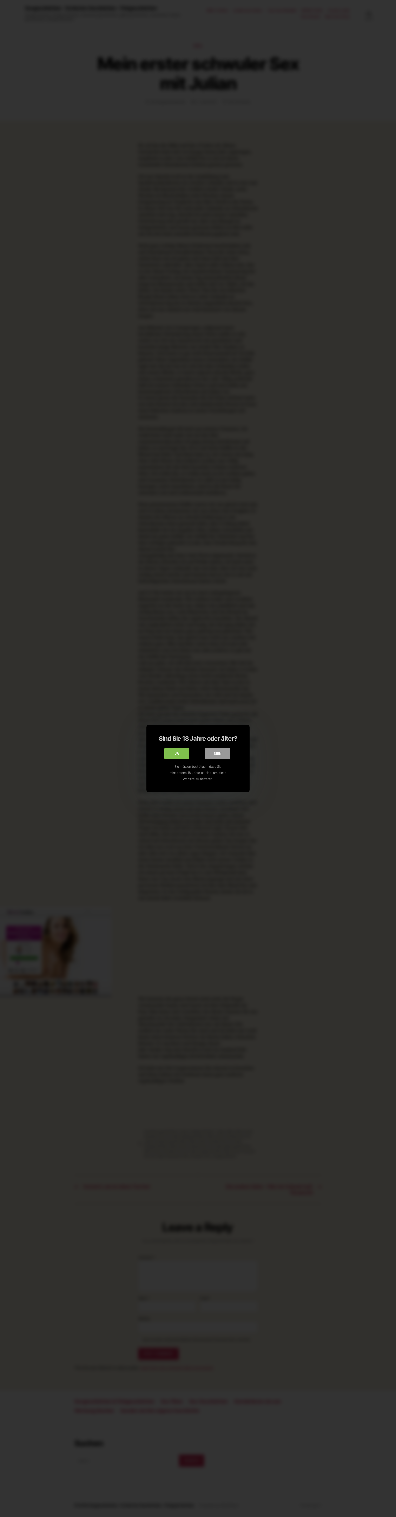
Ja (177, 753)
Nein (217, 753)
